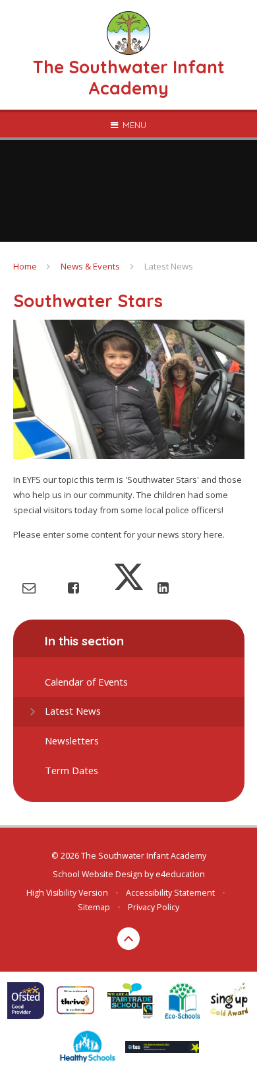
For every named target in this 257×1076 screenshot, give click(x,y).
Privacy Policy (153, 907)
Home (25, 266)
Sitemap (94, 907)
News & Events (90, 266)
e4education (180, 874)
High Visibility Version (67, 892)
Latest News (168, 266)
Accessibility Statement (170, 892)
